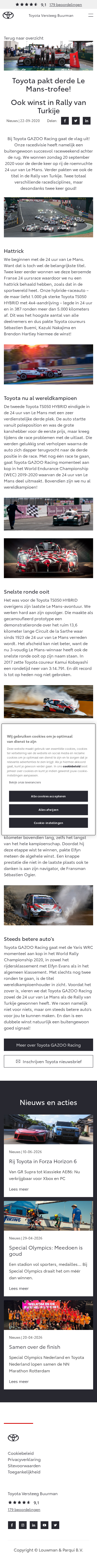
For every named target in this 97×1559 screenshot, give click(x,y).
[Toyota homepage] (8, 15)
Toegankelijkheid (24, 1471)
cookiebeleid (71, 766)
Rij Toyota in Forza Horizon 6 (43, 1161)
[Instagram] (23, 1525)
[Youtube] (44, 1525)
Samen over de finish (34, 1346)
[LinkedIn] (87, 121)
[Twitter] (76, 121)
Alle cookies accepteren (48, 796)
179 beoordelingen (65, 4)
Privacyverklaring (24, 1459)
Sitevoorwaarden (24, 1465)
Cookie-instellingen (48, 822)
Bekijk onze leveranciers (25, 782)
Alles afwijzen (49, 809)
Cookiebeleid (21, 1453)
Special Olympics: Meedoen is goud (46, 1250)
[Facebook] (65, 121)
